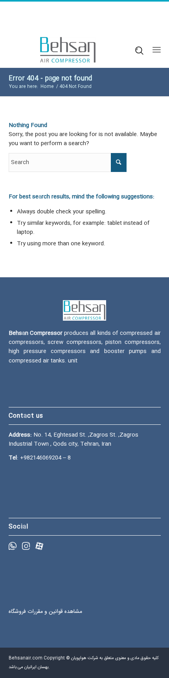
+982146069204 (40, 458)
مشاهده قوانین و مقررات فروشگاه (45, 611)
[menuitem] (137, 50)
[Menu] (156, 50)
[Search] (136, 50)
